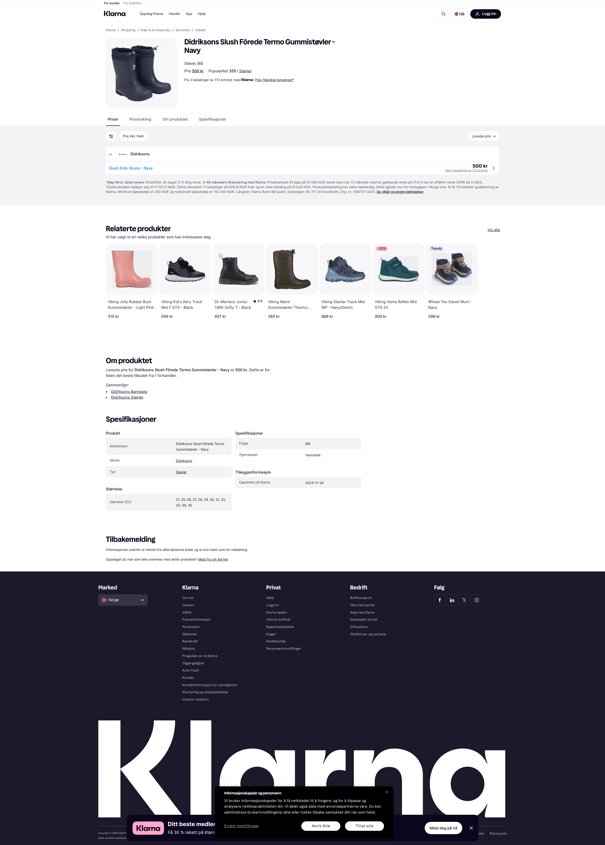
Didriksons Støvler (127, 397)
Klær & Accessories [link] (155, 30)
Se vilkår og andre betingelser (400, 192)
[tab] (113, 119)
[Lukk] (387, 792)
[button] (459, 14)
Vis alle (494, 229)
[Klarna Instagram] (476, 600)
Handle (174, 14)
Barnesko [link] (183, 30)
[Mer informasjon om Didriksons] (110, 154)
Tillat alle (365, 826)
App (189, 14)
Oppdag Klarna (151, 14)
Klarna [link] (111, 30)
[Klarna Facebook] (439, 600)
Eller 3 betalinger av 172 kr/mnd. (466, 170)
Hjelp (202, 14)
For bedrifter (133, 3)
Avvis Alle (321, 826)
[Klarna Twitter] (464, 600)
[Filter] (111, 136)
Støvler (245, 71)
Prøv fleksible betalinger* (274, 80)
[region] (304, 812)
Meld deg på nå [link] (443, 828)
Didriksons (184, 461)
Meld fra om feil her (213, 559)
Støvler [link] (200, 30)
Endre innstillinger (241, 826)
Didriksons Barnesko (129, 391)
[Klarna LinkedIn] (452, 600)
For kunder (112, 3)
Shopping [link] (128, 30)
